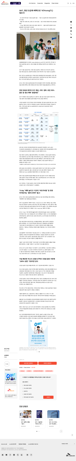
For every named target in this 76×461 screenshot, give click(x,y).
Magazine (47, 3)
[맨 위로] (72, 435)
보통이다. (26, 391)
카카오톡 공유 (71, 28)
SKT (5, 3)
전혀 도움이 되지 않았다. (29, 397)
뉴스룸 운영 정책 (12, 444)
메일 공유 (71, 31)
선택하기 (48, 397)
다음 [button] (61, 431)
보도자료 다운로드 (28, 363)
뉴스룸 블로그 (27, 454)
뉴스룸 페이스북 (31, 454)
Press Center (55, 3)
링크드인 (21, 454)
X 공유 (71, 25)
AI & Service (32, 3)
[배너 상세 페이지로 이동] (15, 3)
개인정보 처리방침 (22, 444)
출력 (71, 37)
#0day (22, 371)
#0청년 (29, 371)
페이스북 (10, 454)
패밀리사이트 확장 (68, 444)
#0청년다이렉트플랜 (38, 371)
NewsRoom (5, 4)
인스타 (14, 454)
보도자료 (6, 349)
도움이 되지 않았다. (28, 394)
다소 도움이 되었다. (28, 388)
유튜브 (6, 454)
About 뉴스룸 (4, 444)
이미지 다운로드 (47, 363)
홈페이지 (2, 454)
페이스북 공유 (71, 22)
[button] (36, 351)
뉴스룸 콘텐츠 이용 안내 (33, 444)
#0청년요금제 (49, 371)
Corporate (40, 3)
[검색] (68, 3)
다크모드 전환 (70, 3)
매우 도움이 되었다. (28, 385)
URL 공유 (71, 34)
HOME (20, 367)
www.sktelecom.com (37, 62)
